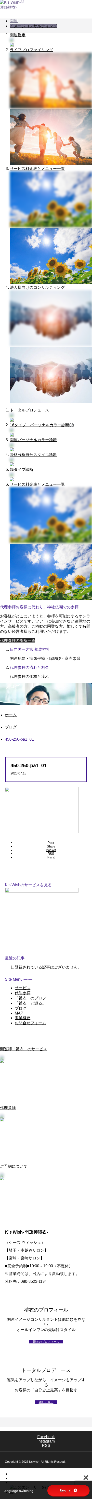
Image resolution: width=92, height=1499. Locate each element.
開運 (14, 21)
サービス (22, 988)
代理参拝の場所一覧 (17, 640)
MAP (19, 1013)
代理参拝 (22, 993)
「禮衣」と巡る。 (30, 1003)
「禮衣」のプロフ (30, 998)
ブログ (20, 1008)
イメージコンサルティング (33, 26)
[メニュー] (85, 7)
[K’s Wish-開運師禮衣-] (46, 5)
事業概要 (22, 1018)
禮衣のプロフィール (46, 1341)
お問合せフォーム (30, 1023)
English (66, 1490)
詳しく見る (46, 1402)
